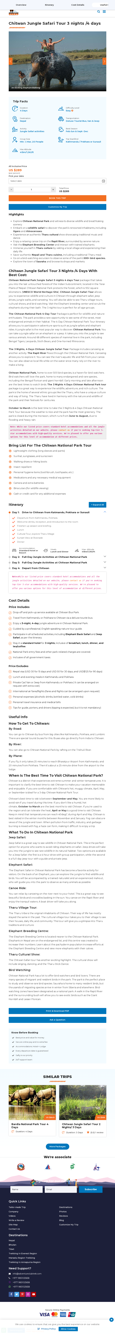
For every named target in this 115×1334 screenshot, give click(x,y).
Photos (63, 1211)
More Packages (58, 1146)
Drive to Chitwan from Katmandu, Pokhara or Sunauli (50, 512)
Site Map (13, 1224)
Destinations (65, 1207)
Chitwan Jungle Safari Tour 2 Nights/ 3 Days (81, 1126)
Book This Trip (57, 198)
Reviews (63, 1216)
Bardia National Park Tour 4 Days (30, 1126)
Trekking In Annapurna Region (24, 1262)
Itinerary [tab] (49, 5)
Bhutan (12, 1245)
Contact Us (14, 1229)
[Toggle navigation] (103, 12)
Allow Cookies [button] (68, 1329)
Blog (61, 1220)
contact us (64, 430)
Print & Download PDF (57, 1011)
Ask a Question (57, 1020)
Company (13, 1211)
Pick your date (16, 176)
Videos (12, 1216)
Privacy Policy (48, 1329)
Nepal (12, 1240)
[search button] (98, 11)
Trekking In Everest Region (23, 1253)
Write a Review (16, 1220)
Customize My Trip (57, 207)
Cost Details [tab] (77, 5)
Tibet (11, 1249)
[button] (10, 61)
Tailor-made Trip (17, 1207)
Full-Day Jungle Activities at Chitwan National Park (49, 557)
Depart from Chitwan (30, 568)
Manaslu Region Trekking (22, 1258)
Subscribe (91, 1189)
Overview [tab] (21, 5)
